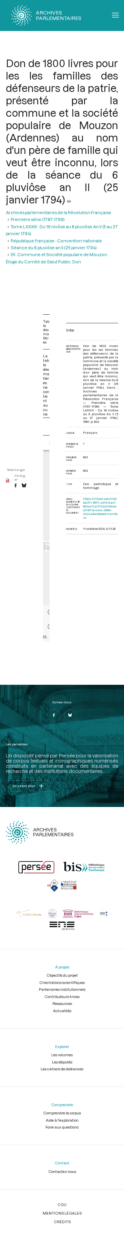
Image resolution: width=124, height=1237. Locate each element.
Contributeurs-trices (62, 996)
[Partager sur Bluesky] (24, 485)
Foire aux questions (62, 1127)
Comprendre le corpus (62, 1113)
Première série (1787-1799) (38, 219)
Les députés (62, 1062)
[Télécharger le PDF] (8, 481)
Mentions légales (62, 1213)
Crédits (62, 1221)
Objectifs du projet (62, 975)
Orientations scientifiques (62, 982)
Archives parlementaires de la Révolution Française (58, 212)
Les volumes (62, 1054)
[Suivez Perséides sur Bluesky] (70, 715)
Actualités (62, 1010)
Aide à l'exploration (62, 1120)
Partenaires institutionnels (62, 989)
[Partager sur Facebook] (15, 485)
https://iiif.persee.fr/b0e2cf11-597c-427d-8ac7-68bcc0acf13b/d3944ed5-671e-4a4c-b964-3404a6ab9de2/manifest (100, 508)
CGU (62, 1204)
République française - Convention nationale (56, 240)
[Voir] (69, 199)
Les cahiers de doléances (62, 1069)
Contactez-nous (62, 1171)
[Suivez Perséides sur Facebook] (54, 715)
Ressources (62, 1003)
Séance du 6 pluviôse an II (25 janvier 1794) (54, 247)
